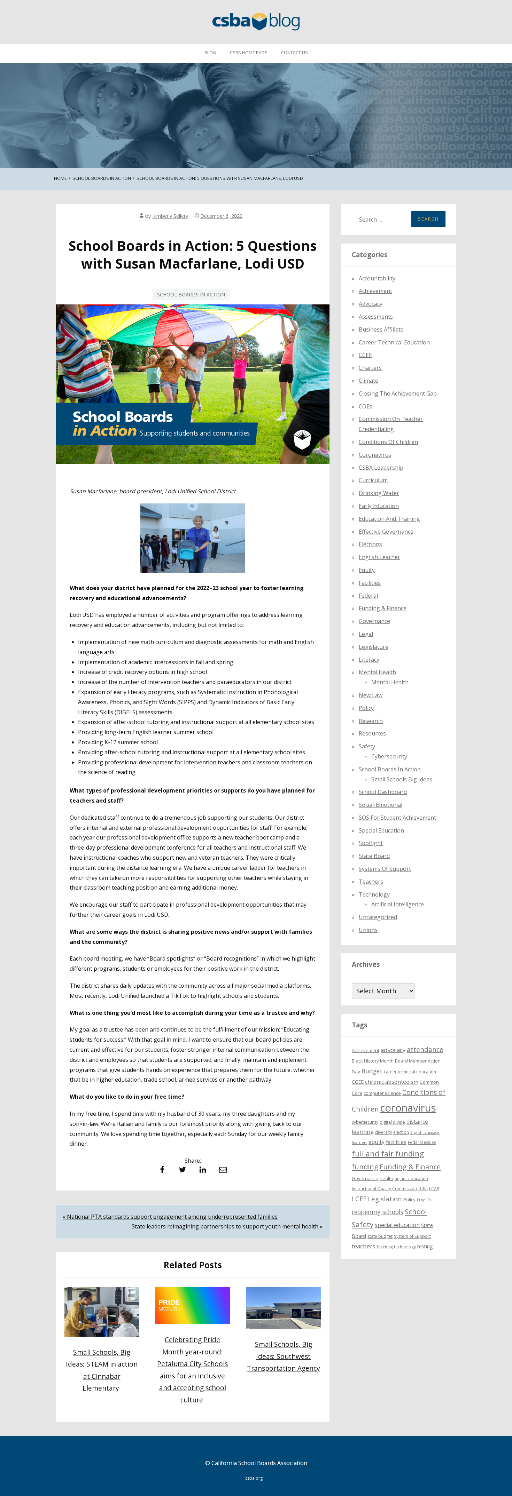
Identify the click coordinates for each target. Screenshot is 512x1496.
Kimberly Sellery (170, 216)
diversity (383, 1133)
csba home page (248, 53)
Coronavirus (375, 455)
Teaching (385, 1246)
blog (210, 53)
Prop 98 (424, 1199)
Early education (379, 506)
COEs (365, 406)
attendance (425, 1049)
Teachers (371, 881)
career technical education (410, 1072)
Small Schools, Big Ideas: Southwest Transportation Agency (283, 1356)
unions (368, 930)
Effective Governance (386, 531)
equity (367, 570)
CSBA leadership (381, 467)
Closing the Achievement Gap (398, 393)
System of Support (412, 1236)
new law (370, 695)
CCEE (365, 355)
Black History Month (373, 1061)
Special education (381, 830)
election (401, 1133)
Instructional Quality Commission (384, 1189)
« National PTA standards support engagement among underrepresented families (170, 1216)
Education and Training (389, 519)
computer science (382, 1093)
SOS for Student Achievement (397, 817)
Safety (367, 746)
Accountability (377, 278)
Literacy (369, 659)
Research (371, 721)
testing (425, 1246)
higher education (411, 1178)
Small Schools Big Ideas (401, 779)
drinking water (379, 493)
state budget (380, 1236)
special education (397, 1225)
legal (366, 634)
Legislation (385, 1198)
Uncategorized (378, 917)
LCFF (359, 1198)
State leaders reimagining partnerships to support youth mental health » (227, 1226)
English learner (379, 557)
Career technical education (394, 342)
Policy (366, 708)
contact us (294, 53)
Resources (372, 733)
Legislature (373, 647)
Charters (370, 368)
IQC (423, 1188)
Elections (370, 544)
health (386, 1178)
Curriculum (373, 480)
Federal (368, 595)
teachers (363, 1246)
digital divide (392, 1122)
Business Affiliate (381, 329)
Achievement (375, 291)
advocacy (393, 1050)
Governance (374, 621)
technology (405, 1247)
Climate (368, 380)
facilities (370, 583)
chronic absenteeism (391, 1081)
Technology (374, 894)
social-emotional (380, 805)
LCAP (434, 1189)
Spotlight (371, 843)
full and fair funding (388, 1154)
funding (365, 1166)
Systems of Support (385, 869)
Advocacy (370, 304)
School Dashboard (383, 792)
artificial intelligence (397, 904)
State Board (374, 856)
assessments (376, 316)
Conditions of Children (388, 442)
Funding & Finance (382, 608)
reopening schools (377, 1212)
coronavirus (408, 1108)
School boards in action (191, 294)
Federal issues (422, 1143)
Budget (372, 1071)
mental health (377, 672)
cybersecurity (389, 756)
